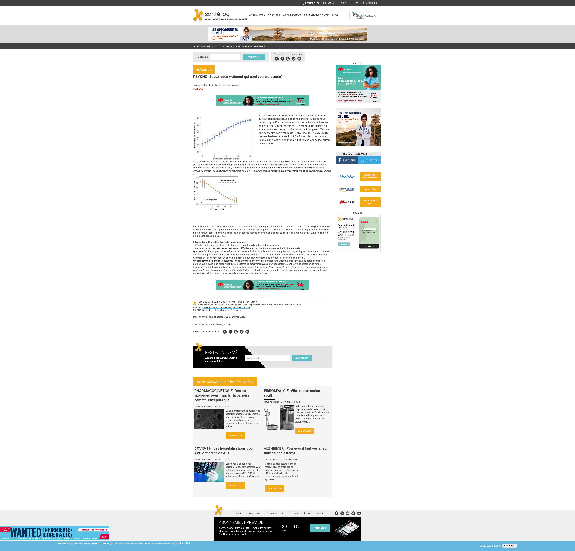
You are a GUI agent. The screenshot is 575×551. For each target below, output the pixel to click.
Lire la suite (235, 435)
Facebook (277, 58)
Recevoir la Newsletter (358, 153)
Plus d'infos (186, 543)
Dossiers (274, 15)
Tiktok (294, 58)
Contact (320, 513)
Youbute (299, 58)
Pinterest (288, 58)
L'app (343, 3)
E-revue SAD (330, 3)
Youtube (247, 331)
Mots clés (202, 57)
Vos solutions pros (370, 202)
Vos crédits (370, 189)
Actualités (257, 15)
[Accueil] (198, 15)
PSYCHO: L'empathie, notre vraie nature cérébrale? (217, 310)
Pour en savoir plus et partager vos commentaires (219, 316)
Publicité (297, 513)
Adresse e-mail (253, 353)
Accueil (197, 46)
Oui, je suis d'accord (490, 545)
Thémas (354, 3)
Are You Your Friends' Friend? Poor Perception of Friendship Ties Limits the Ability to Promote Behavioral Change (249, 304)
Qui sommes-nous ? (277, 513)
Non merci (509, 545)
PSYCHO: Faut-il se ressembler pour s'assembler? (226, 307)
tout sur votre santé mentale (370, 176)
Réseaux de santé (316, 15)
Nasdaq (355, 13)
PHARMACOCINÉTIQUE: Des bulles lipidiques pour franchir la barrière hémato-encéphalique (222, 395)
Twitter (282, 58)
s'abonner (320, 528)
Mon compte (373, 3)
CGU (309, 513)
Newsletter (255, 513)
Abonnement (292, 15)
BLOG (334, 15)
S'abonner (301, 358)
